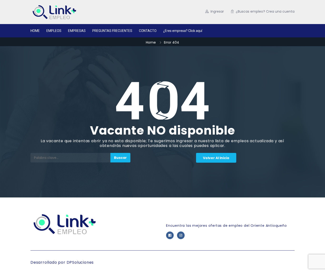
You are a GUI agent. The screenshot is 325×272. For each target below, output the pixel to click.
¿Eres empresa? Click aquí (182, 31)
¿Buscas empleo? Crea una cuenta (265, 11)
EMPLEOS (53, 31)
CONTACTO (148, 31)
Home (151, 42)
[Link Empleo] (76, 12)
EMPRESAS (77, 31)
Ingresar (217, 11)
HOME (35, 31)
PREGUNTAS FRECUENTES (112, 31)
